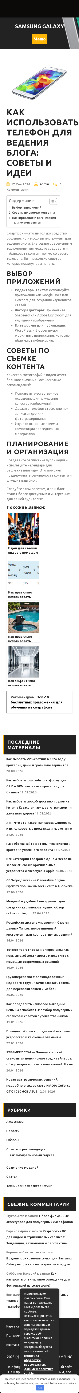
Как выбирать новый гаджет (31, 1155)
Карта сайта (15, 1326)
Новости (13, 1131)
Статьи (11, 1176)
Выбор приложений (27, 207)
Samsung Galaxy (39, 26)
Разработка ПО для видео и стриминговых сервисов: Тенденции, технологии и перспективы (37, 1237)
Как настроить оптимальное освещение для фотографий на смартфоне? (38, 1279)
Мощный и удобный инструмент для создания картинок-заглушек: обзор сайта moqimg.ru (35, 907)
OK (40, 1387)
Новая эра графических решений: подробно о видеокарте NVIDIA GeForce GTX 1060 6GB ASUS (38, 1085)
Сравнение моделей (22, 1167)
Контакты (14, 1344)
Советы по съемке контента (33, 212)
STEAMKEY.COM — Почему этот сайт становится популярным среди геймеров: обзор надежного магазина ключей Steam (39, 1058)
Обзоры (12, 1140)
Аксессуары (15, 1121)
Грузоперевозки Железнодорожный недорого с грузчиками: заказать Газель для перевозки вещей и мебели (38, 983)
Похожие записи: (29, 222)
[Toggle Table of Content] (51, 201)
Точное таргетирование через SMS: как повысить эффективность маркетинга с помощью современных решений (37, 955)
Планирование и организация (34, 218)
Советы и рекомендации (26, 1149)
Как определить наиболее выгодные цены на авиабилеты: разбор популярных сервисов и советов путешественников (39, 1010)
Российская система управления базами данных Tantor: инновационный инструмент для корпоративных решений (39, 928)
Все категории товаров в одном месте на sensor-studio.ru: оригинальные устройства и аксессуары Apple (39, 865)
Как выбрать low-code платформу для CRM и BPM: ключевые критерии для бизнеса (36, 786)
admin (44, 184)
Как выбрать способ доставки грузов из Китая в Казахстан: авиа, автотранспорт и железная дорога (39, 807)
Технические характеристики (29, 1186)
